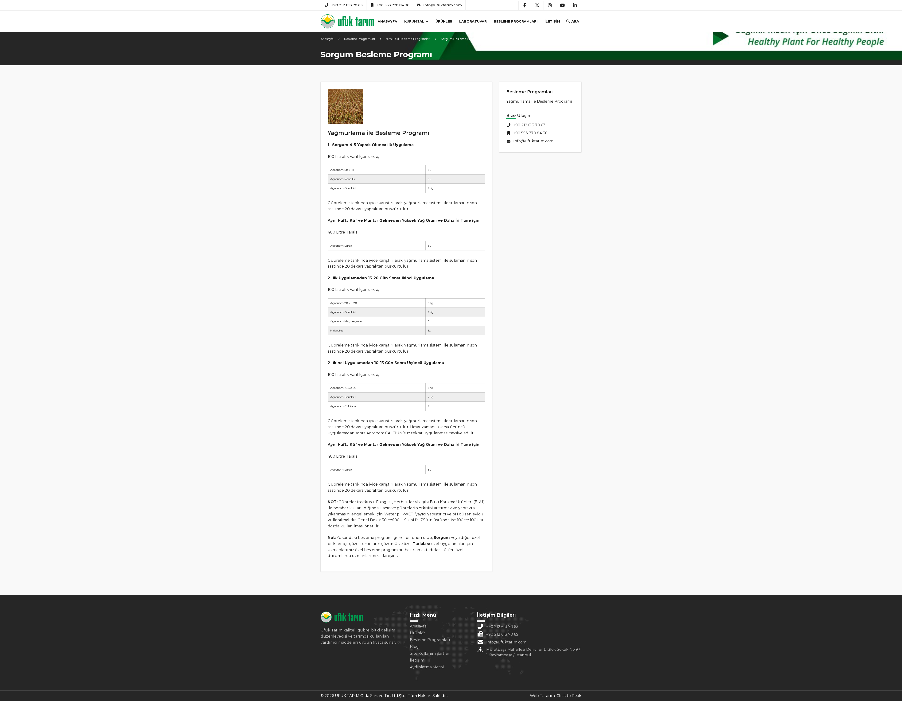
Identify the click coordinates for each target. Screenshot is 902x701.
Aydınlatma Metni (427, 667)
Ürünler (443, 21)
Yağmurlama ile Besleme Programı (539, 101)
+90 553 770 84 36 (393, 5)
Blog (414, 646)
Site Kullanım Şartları (430, 653)
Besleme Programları (515, 21)
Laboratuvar (473, 21)
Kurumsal (414, 21)
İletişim (552, 21)
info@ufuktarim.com (442, 5)
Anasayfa (387, 21)
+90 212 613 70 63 (347, 5)
